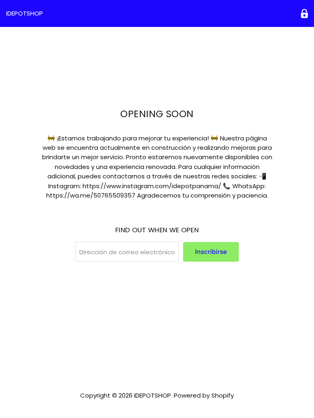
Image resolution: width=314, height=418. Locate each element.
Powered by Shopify (204, 395)
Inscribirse (211, 252)
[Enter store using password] (304, 14)
